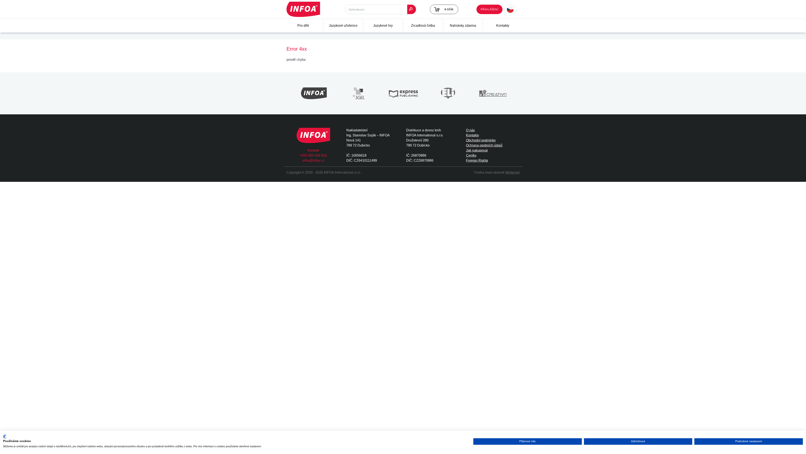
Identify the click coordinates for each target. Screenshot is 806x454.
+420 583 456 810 (313, 155)
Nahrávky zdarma (463, 25)
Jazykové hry (383, 25)
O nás (470, 130)
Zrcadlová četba (423, 25)
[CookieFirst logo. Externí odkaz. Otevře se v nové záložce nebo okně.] (4, 437)
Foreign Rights (477, 160)
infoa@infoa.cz (313, 160)
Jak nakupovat (477, 150)
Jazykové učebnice (343, 25)
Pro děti (303, 25)
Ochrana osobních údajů (484, 145)
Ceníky (471, 155)
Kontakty (502, 25)
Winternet (512, 172)
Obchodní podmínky (481, 140)
